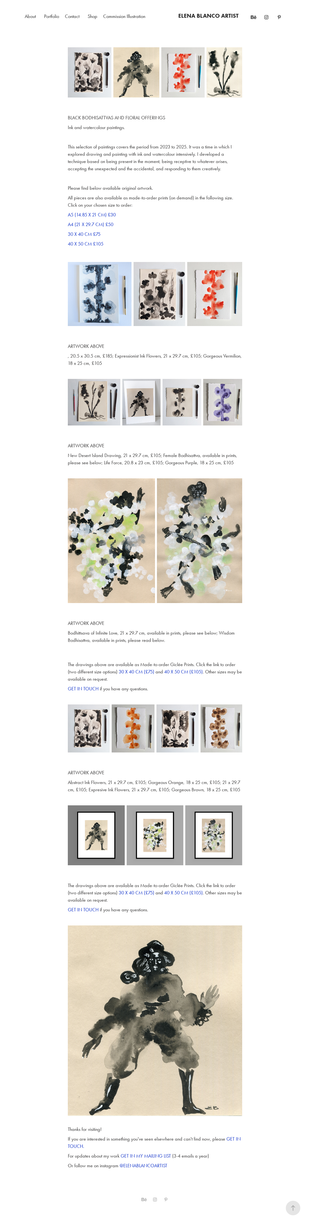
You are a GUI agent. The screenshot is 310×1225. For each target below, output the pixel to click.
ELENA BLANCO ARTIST (208, 15)
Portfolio (51, 16)
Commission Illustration (124, 16)
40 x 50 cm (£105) (183, 672)
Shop (92, 16)
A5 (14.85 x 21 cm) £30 (92, 215)
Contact (72, 16)
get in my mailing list (146, 1156)
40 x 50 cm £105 (85, 244)
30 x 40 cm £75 (84, 234)
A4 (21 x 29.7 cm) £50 (90, 224)
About (30, 16)
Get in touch (83, 689)
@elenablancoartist (143, 1165)
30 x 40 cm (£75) (136, 672)
